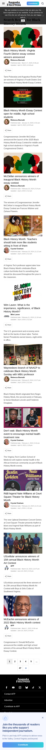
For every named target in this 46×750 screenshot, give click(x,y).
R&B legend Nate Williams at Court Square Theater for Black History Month (23, 496)
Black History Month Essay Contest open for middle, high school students (23, 113)
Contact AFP (9, 694)
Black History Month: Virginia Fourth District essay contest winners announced (19, 53)
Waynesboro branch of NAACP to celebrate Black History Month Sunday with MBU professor (22, 371)
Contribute (32, 3)
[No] (43, 15)
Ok (23, 21)
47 (20, 668)
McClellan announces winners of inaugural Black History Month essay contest (21, 179)
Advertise (8, 700)
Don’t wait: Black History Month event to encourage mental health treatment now (22, 434)
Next (26, 668)
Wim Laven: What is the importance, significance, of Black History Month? (22, 308)
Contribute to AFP (12, 706)
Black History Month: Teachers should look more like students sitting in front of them (20, 242)
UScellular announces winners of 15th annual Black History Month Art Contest (21, 559)
